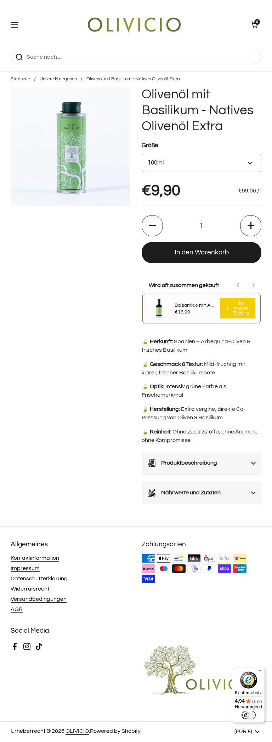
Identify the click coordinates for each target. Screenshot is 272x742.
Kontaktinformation (35, 558)
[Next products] (253, 285)
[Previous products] (238, 285)
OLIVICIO (77, 731)
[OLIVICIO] (134, 24)
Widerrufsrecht (30, 589)
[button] (254, 25)
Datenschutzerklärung (39, 578)
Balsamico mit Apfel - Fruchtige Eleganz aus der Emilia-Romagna (195, 305)
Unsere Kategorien (58, 79)
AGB (17, 609)
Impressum (25, 568)
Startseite (20, 79)
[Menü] (260, 672)
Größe (150, 145)
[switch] (249, 715)
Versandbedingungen (39, 599)
